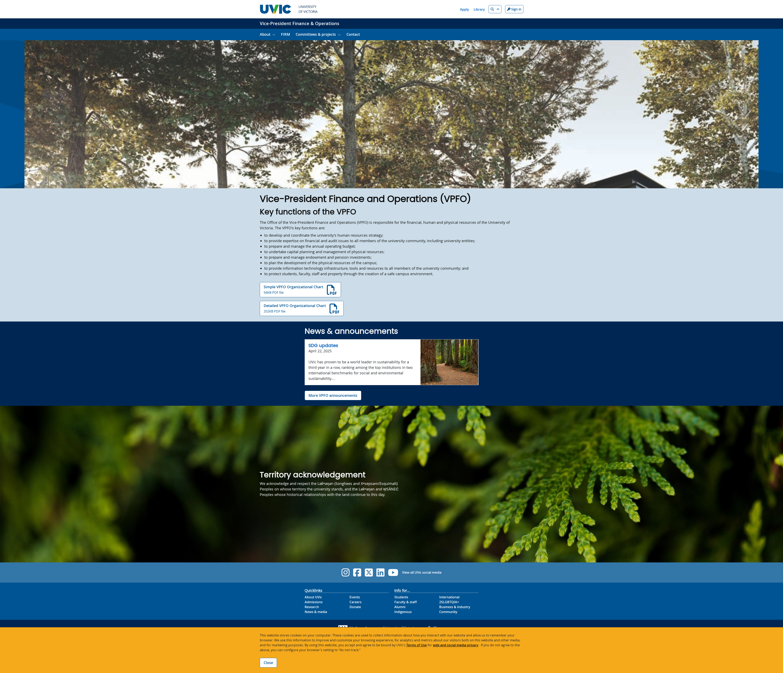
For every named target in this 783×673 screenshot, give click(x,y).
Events (354, 597)
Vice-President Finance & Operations (299, 23)
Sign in (515, 9)
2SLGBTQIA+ (449, 602)
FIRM (285, 34)
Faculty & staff (405, 602)
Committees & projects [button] (316, 34)
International (449, 597)
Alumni (399, 607)
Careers (355, 602)
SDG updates (323, 345)
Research (312, 607)
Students (401, 597)
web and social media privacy (455, 645)
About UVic (313, 597)
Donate (355, 607)
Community (448, 612)
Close (268, 662)
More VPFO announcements (333, 395)
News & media (316, 612)
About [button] (265, 34)
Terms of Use (416, 645)
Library (479, 9)
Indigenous (403, 612)
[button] (495, 9)
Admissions (314, 602)
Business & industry (454, 607)
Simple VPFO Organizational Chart (293, 289)
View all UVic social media (421, 572)
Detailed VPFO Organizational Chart (295, 308)
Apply (464, 9)
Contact (353, 34)
